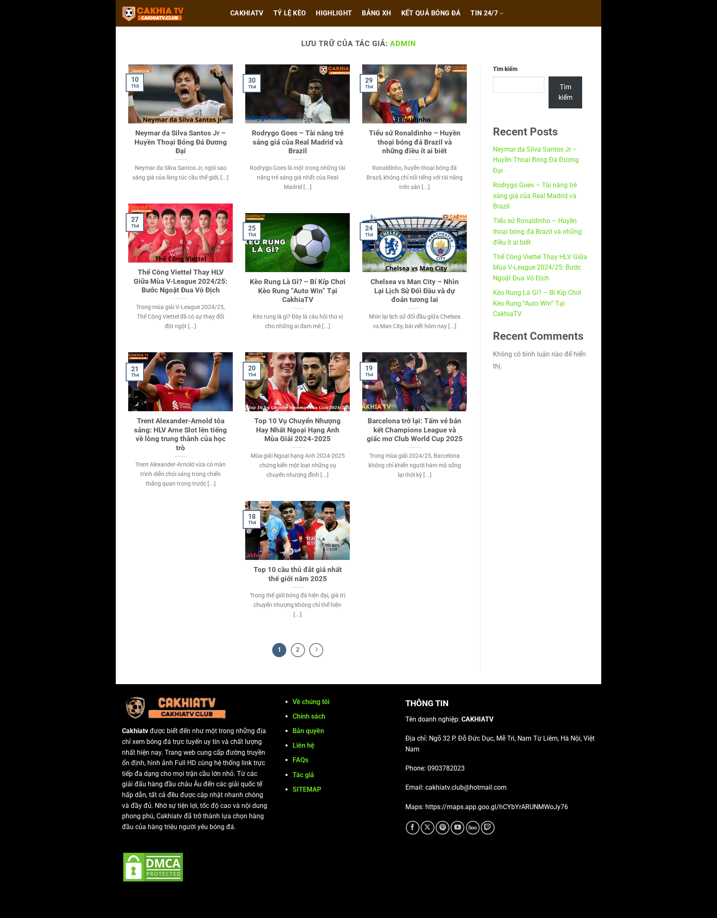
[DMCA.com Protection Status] (153, 866)
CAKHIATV (246, 13)
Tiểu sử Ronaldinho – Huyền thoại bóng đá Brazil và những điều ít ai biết (415, 142)
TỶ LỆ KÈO (289, 13)
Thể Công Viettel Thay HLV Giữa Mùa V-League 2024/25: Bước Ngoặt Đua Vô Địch (180, 281)
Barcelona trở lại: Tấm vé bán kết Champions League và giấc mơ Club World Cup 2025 (415, 430)
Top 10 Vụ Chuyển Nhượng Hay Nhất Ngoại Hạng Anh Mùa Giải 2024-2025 (297, 430)
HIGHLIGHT (334, 13)
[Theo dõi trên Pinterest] (442, 828)
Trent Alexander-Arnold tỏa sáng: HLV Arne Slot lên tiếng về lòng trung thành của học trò (180, 434)
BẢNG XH (376, 13)
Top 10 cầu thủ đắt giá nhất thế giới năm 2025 (298, 574)
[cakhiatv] (167, 13)
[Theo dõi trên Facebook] (412, 828)
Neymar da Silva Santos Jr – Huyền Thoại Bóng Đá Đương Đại (180, 142)
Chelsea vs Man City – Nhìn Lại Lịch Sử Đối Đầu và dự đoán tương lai (415, 291)
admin (403, 43)
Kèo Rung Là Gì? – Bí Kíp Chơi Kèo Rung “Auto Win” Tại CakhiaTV (298, 291)
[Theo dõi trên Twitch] (488, 828)
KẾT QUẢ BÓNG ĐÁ (431, 13)
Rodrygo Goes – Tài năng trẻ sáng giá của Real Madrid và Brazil (298, 142)
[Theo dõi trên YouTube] (457, 828)
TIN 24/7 (484, 13)
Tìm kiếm (505, 69)
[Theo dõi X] (427, 828)
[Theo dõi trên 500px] (473, 828)
